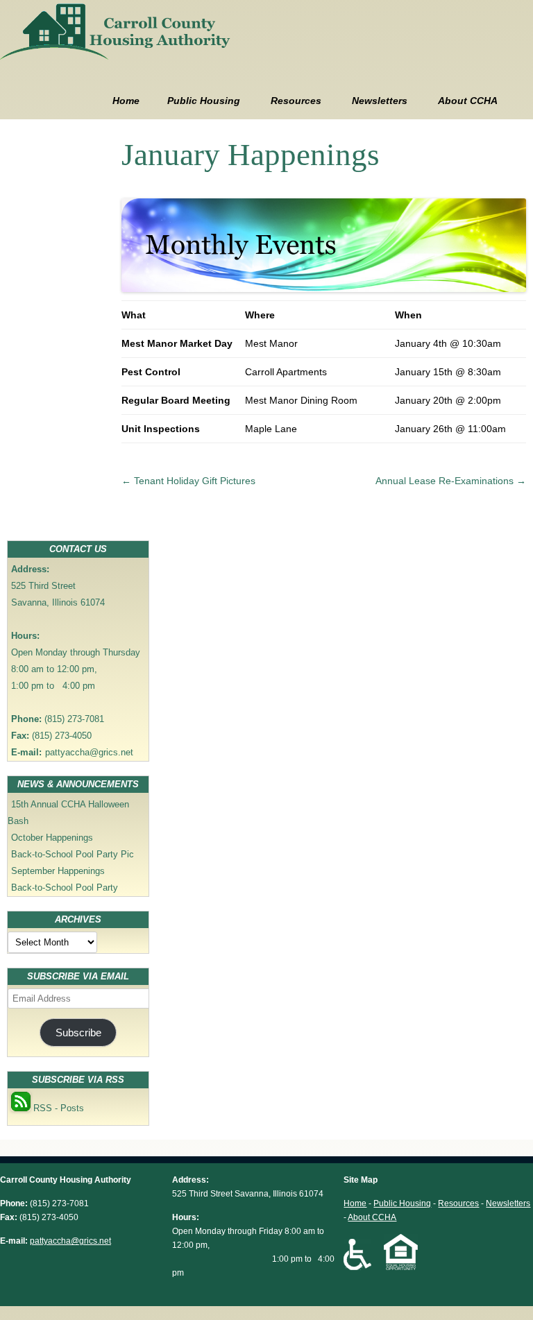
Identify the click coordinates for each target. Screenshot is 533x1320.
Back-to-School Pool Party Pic (72, 854)
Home (125, 100)
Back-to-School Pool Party (64, 887)
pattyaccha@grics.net (89, 752)
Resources (296, 100)
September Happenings (58, 871)
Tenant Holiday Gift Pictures (188, 480)
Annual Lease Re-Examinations (450, 480)
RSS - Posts (57, 1108)
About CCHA (468, 100)
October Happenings (52, 837)
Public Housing (203, 100)
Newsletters (379, 100)
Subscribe (78, 1032)
